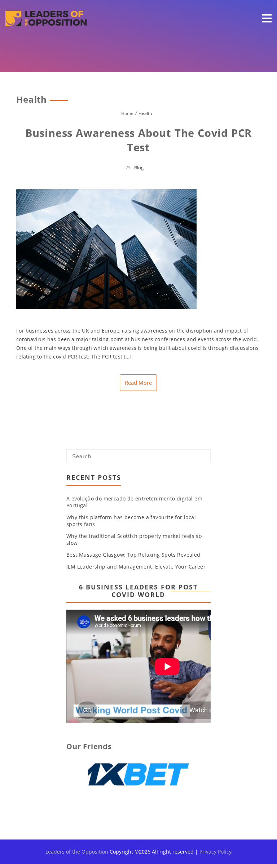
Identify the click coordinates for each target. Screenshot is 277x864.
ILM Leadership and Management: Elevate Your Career (136, 566)
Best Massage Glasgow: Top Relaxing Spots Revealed (133, 554)
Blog (139, 167)
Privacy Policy (215, 851)
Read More (138, 382)
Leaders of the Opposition (76, 851)
